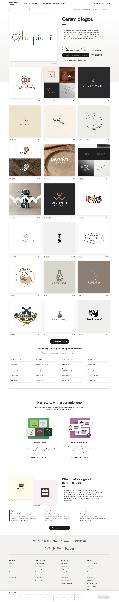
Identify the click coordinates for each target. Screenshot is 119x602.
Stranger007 (14, 334)
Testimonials (12, 574)
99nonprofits (12, 577)
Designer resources (91, 583)
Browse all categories (66, 583)
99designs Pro (39, 580)
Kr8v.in (81, 295)
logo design (86, 38)
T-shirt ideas (89, 580)
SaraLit (13, 295)
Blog (87, 566)
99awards (89, 571)
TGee (81, 256)
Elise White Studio (84, 139)
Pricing (37, 574)
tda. (47, 295)
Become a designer (91, 563)
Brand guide (64, 571)
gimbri (81, 334)
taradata (82, 217)
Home (11, 9)
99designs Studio (40, 577)
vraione (13, 100)
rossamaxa (13, 256)
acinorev (48, 256)
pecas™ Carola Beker (51, 100)
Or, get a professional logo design (74, 60)
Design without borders (92, 569)
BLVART (82, 178)
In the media (12, 571)
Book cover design (66, 580)
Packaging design (65, 574)
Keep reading (24, 520)
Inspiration (55, 3)
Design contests (39, 563)
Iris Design (48, 217)
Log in (108, 3)
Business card (64, 566)
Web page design (65, 569)
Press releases (13, 569)
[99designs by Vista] (14, 3)
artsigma (48, 178)
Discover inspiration (40, 571)
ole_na (47, 334)
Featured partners (91, 586)
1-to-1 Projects (38, 566)
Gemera (13, 178)
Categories (26, 3)
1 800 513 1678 (99, 3)
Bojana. (82, 100)
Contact (11, 566)
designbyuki (37, 505)
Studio (63, 3)
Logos (23, 9)
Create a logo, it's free (38, 457)
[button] (117, 592)
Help (87, 589)
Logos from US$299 (78, 457)
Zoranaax (55, 63)
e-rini (12, 500)
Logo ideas (89, 577)
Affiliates (88, 574)
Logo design (64, 563)
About (10, 563)
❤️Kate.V (13, 139)
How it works (36, 3)
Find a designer (46, 3)
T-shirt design (64, 577)
